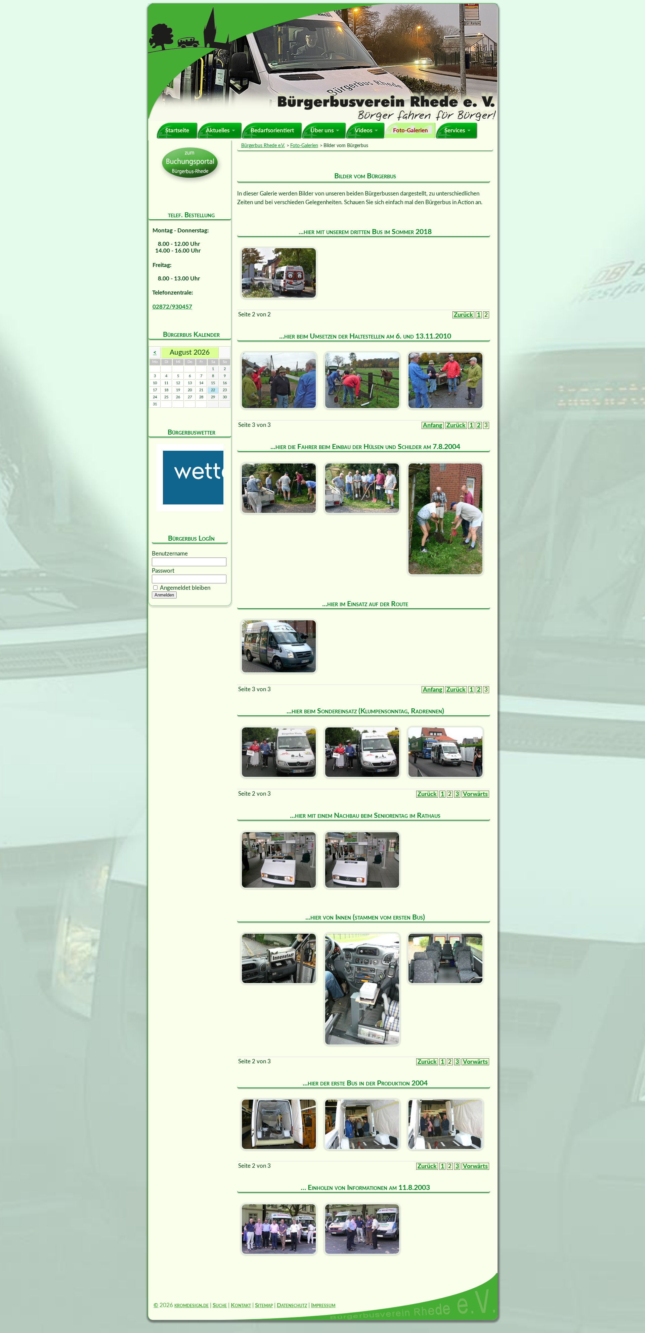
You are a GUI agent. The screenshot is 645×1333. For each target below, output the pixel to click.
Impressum (323, 1305)
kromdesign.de (191, 1305)
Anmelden (164, 594)
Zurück (463, 315)
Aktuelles (217, 130)
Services (454, 130)
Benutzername (170, 554)
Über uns (322, 130)
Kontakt (241, 1305)
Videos (363, 130)
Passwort (163, 571)
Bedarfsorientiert (272, 130)
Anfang (432, 425)
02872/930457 (172, 307)
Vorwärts (475, 794)
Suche (220, 1305)
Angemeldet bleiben (185, 588)
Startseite (177, 130)
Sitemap (264, 1305)
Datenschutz (292, 1305)
